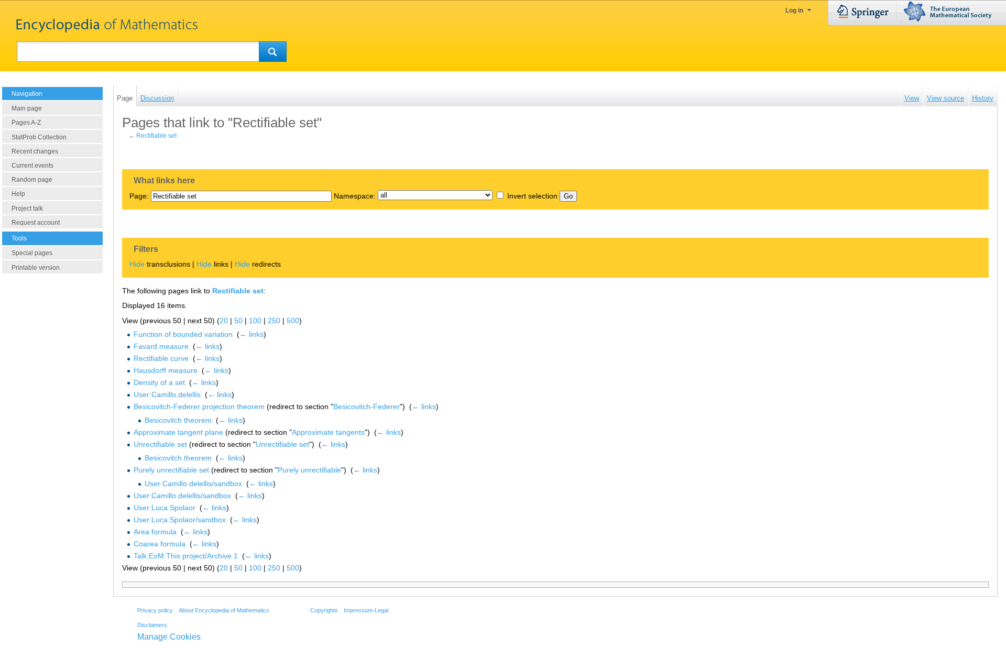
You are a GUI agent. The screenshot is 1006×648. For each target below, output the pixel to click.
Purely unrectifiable (309, 470)
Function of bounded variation (183, 334)
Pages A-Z (26, 122)
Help (18, 193)
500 (293, 320)
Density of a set (159, 382)
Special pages (32, 253)
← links (251, 334)
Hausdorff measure (166, 370)
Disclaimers (152, 625)
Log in (794, 10)
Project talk (27, 208)
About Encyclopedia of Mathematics (224, 610)
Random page (32, 179)
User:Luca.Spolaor (164, 507)
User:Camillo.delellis (167, 394)
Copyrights (324, 610)
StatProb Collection (39, 137)
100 (255, 320)
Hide (137, 264)
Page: (139, 196)
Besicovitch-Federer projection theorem (199, 406)
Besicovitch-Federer (366, 406)
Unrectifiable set (160, 444)
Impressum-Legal (366, 610)
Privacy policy (155, 610)
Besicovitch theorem (178, 420)
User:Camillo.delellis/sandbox (193, 483)
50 (238, 320)
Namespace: (355, 196)
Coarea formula (159, 544)
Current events (32, 165)
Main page (27, 108)
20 (224, 320)
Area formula (155, 532)
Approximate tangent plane (178, 432)
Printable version (36, 267)
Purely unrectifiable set (171, 470)
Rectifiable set (156, 135)
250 (274, 320)
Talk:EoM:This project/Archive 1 (186, 556)
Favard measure (161, 346)
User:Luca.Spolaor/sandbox (180, 519)
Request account (36, 222)
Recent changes (35, 151)
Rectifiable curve (161, 358)
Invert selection (532, 196)
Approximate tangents (328, 432)
